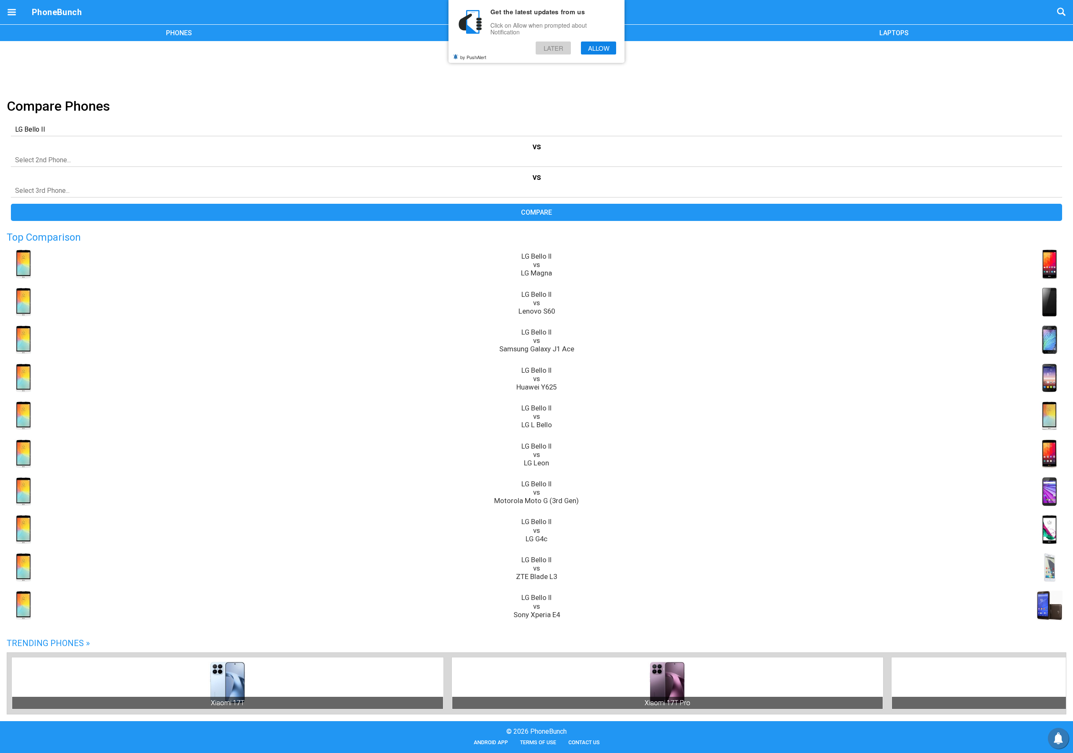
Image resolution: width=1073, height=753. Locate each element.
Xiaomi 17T (227, 703)
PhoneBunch (57, 12)
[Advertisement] (536, 68)
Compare (536, 212)
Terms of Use (538, 742)
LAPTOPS (894, 33)
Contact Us (584, 742)
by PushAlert (473, 57)
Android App (491, 742)
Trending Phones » (48, 643)
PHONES (179, 33)
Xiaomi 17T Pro (667, 703)
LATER (553, 48)
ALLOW (598, 48)
